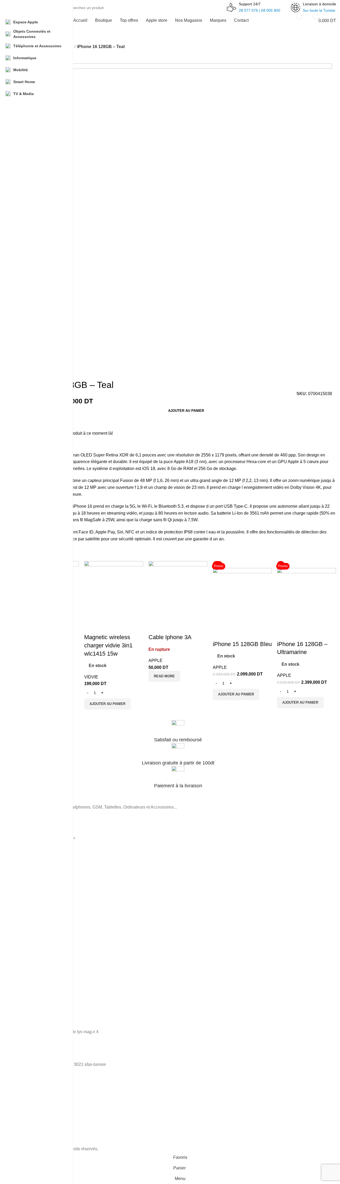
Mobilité (26, 865)
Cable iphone (31, 899)
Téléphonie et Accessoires (42, 828)
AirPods (26, 917)
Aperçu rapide (90, 626)
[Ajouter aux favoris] (105, 626)
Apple (155, 660)
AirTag (25, 926)
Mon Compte (31, 987)
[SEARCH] (218, 4)
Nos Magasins (32, 978)
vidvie (91, 677)
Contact (26, 996)
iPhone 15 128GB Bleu (242, 644)
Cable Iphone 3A (170, 637)
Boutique (27, 960)
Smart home (30, 856)
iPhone (26, 890)
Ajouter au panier (186, 411)
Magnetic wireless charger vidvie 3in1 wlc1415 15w (108, 645)
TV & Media (30, 874)
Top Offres (28, 969)
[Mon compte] (278, 20)
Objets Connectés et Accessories (47, 838)
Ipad (23, 935)
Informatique (30, 847)
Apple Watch (30, 908)
